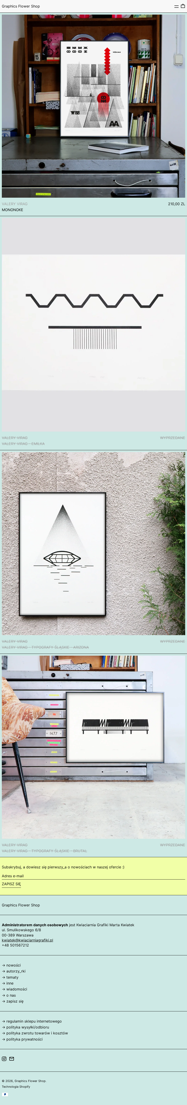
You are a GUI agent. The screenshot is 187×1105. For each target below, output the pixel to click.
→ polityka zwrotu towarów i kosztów (35, 1033)
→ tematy (10, 977)
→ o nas (9, 995)
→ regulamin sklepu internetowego (32, 1021)
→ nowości (11, 965)
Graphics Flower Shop (21, 6)
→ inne (7, 983)
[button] (183, 6)
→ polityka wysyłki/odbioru (25, 1027)
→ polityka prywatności (22, 1039)
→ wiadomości (14, 989)
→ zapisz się (12, 1001)
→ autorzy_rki (14, 971)
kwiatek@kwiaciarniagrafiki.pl (27, 940)
